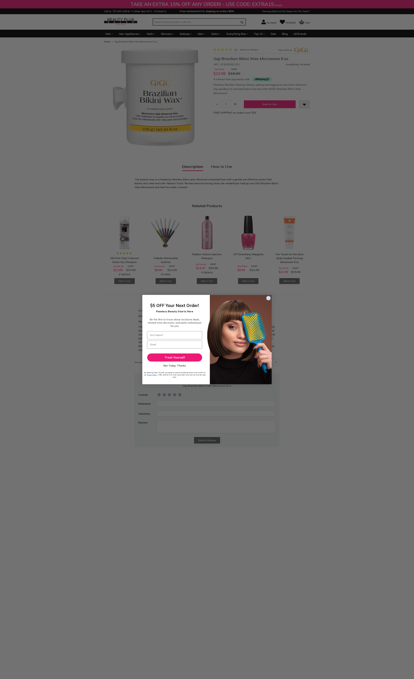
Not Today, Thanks (174, 365)
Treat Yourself (175, 357)
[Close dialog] (268, 298)
